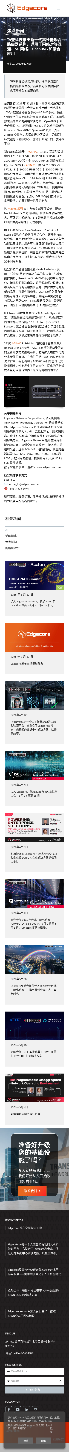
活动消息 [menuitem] (11, 536)
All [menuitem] (6, 529)
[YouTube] (17, 1409)
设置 (57, 1417)
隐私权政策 (51, 1424)
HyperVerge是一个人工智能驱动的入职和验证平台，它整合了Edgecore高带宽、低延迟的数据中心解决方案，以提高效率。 (33, 1249)
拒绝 (43, 1440)
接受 (26, 1440)
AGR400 (32, 151)
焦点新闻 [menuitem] (11, 542)
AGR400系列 (15, 208)
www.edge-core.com (48, 467)
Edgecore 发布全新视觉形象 (25, 1228)
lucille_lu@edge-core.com (24, 484)
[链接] (26, 1409)
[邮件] (35, 1409)
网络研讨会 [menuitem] (12, 548)
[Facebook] (8, 1409)
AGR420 (30, 165)
